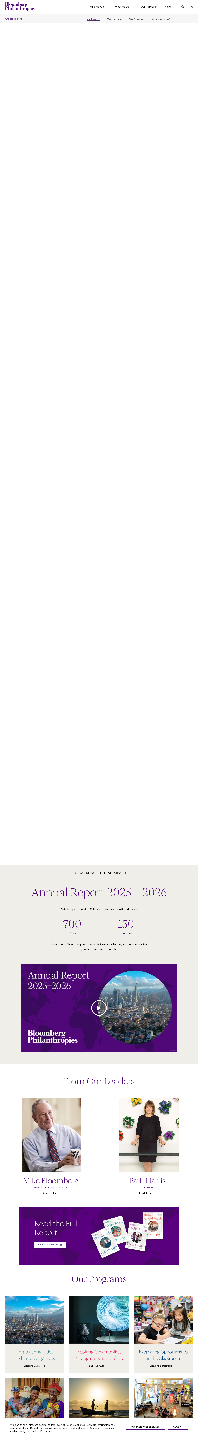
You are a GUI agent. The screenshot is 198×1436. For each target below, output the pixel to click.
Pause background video (13, 864)
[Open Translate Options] (191, 7)
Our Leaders (93, 18)
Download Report (160, 18)
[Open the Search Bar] (182, 7)
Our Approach (136, 18)
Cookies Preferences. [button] (42, 1431)
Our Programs (114, 18)
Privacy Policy (22, 1428)
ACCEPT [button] (178, 1426)
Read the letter (51, 1193)
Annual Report (13, 18)
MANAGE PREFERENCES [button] (145, 1426)
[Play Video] (99, 1008)
